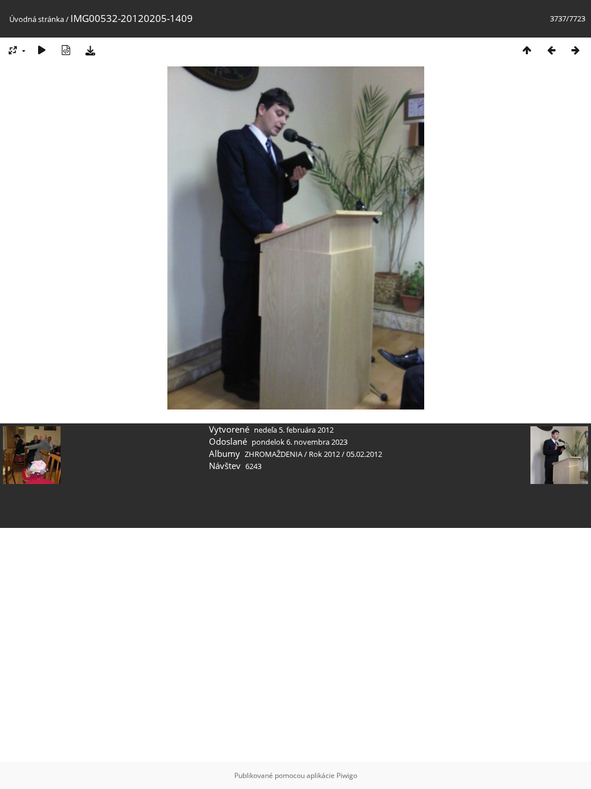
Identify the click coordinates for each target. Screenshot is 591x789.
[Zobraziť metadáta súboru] (66, 50)
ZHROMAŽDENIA (273, 454)
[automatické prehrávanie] (41, 50)
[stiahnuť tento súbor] (90, 50)
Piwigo (346, 775)
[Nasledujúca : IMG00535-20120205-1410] (575, 50)
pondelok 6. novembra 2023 (299, 442)
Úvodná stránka (36, 19)
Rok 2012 (324, 454)
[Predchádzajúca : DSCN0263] (551, 50)
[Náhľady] (527, 50)
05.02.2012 (364, 454)
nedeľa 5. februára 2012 (294, 430)
